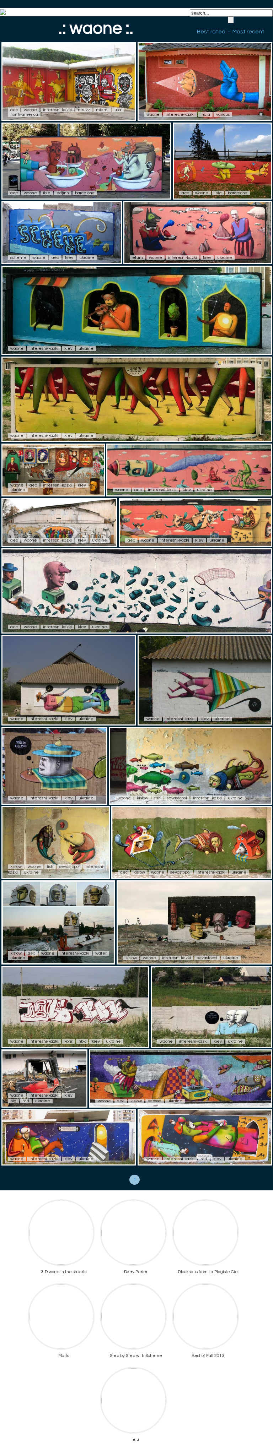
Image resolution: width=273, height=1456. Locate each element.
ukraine (86, 257)
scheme (18, 257)
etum (137, 257)
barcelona (85, 193)
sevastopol (177, 798)
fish (157, 798)
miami (102, 110)
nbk (82, 1041)
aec (14, 110)
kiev (69, 257)
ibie (46, 193)
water (101, 953)
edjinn (63, 193)
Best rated (211, 31)
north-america (24, 114)
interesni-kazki (57, 110)
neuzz (84, 110)
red (25, 1101)
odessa (154, 1101)
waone (30, 110)
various (223, 114)
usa (117, 110)
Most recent (248, 31)
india (205, 114)
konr (68, 1041)
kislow (142, 798)
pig (13, 1101)
